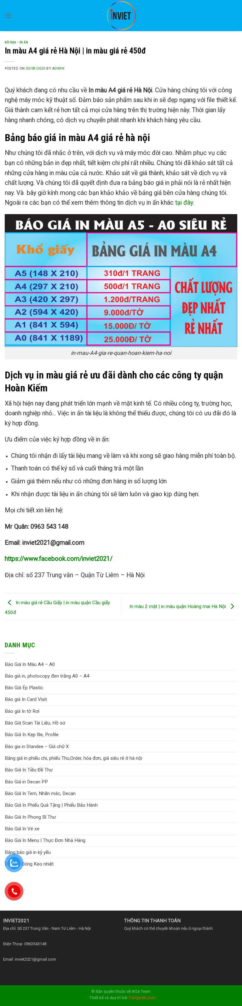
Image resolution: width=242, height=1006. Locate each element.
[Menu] (8, 15)
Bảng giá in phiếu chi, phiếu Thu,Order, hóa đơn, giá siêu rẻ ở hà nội (73, 758)
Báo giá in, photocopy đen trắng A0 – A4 (47, 676)
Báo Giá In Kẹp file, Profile (32, 734)
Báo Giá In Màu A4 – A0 (30, 664)
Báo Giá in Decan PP (26, 782)
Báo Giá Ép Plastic (24, 688)
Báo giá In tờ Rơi (22, 711)
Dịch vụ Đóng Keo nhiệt (29, 864)
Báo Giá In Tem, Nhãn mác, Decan (40, 793)
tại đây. (184, 202)
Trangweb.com (142, 997)
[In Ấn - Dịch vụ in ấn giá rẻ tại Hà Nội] (121, 15)
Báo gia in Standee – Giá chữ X (37, 746)
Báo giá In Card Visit (26, 699)
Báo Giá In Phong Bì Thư (30, 817)
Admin (58, 68)
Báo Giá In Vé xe (22, 829)
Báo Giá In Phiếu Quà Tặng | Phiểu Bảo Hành (51, 805)
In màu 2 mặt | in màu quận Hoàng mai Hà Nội (178, 606)
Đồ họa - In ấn (16, 42)
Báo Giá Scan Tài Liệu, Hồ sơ (35, 723)
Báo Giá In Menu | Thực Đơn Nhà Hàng (45, 840)
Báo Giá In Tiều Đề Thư (29, 770)
